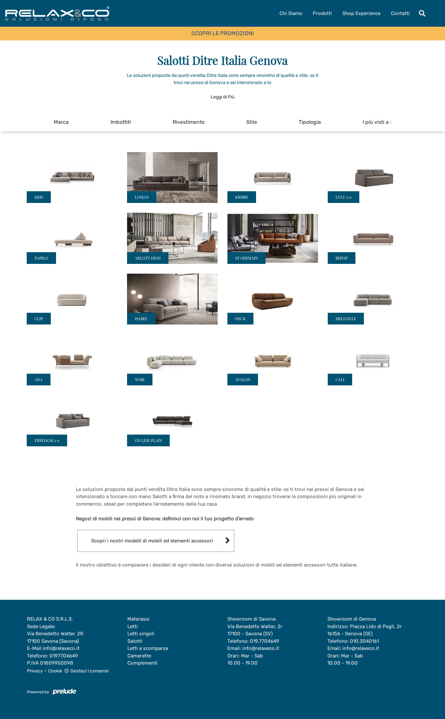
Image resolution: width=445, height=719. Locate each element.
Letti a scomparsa (147, 648)
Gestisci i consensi (89, 671)
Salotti (134, 641)
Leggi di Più (222, 97)
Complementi (142, 663)
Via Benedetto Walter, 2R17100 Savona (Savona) (55, 637)
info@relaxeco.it (61, 648)
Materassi (138, 619)
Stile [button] (251, 122)
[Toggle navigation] (422, 13)
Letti (132, 626)
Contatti (400, 13)
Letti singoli (140, 634)
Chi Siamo (291, 13)
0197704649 (64, 656)
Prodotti (322, 13)
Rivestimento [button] (189, 122)
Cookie (55, 671)
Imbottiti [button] (120, 122)
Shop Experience (361, 13)
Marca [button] (61, 122)
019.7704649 (264, 641)
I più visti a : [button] (377, 122)
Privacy (35, 671)
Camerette (139, 656)
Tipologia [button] (310, 122)
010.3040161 (364, 641)
